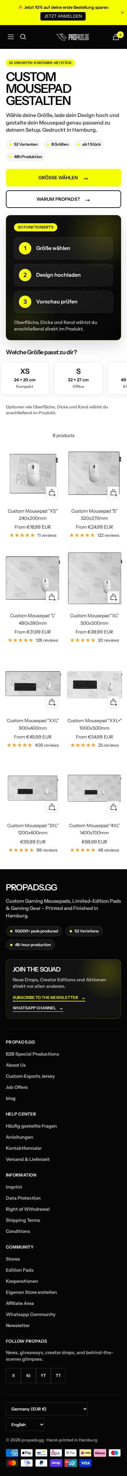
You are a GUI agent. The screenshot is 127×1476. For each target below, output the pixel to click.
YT (43, 1375)
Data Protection (23, 1198)
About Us (16, 1065)
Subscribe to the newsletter (49, 998)
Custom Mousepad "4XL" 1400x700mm (94, 829)
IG (28, 1375)
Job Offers (17, 1087)
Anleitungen (19, 1137)
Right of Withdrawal (28, 1209)
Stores (13, 1259)
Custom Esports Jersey (30, 1076)
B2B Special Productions (32, 1054)
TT (58, 1375)
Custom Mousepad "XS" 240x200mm (33, 514)
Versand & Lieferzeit (28, 1159)
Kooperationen (22, 1281)
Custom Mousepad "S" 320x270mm (94, 514)
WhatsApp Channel (38, 1008)
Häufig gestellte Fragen (31, 1126)
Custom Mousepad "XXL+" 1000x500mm (94, 724)
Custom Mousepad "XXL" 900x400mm (33, 724)
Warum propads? (63, 199)
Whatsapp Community (31, 1314)
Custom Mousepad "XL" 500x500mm (94, 619)
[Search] (23, 37)
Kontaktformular (24, 1148)
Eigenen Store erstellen (31, 1292)
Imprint (14, 1187)
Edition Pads (20, 1270)
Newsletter (18, 1325)
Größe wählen (63, 178)
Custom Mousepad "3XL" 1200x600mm (32, 829)
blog (11, 1098)
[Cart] (116, 37)
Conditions (18, 1231)
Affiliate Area (20, 1303)
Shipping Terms (23, 1220)
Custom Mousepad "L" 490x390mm (32, 619)
